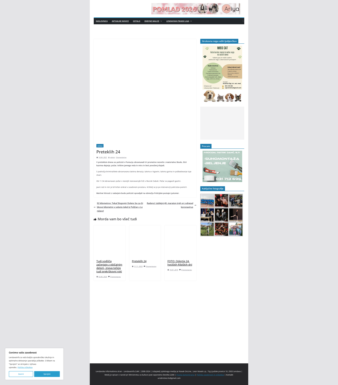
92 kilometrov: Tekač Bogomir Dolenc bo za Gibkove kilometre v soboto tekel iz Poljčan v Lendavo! (120, 207)
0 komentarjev (121, 157)
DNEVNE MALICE (151, 21)
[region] (34, 364)
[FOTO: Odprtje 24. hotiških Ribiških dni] (180, 227)
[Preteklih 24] (145, 227)
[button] (160, 21)
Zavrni (21, 374)
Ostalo (136, 21)
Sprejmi (47, 374)
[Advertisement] (222, 123)
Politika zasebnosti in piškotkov (210, 375)
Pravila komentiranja (185, 375)
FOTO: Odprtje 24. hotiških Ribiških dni (179, 262)
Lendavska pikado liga (177, 21)
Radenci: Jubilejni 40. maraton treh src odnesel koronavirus (170, 205)
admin (112, 157)
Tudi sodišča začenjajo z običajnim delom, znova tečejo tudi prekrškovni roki (109, 266)
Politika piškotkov (25, 367)
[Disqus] (145, 318)
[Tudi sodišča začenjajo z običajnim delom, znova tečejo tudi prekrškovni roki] (109, 227)
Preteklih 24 (139, 261)
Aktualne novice (120, 21)
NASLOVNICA (102, 21)
